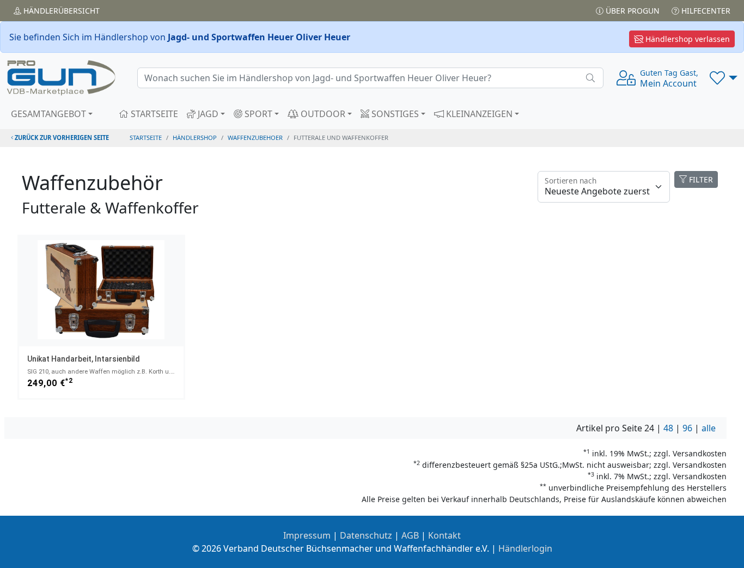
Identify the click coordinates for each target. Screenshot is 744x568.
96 (687, 428)
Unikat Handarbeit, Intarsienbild (83, 359)
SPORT (257, 114)
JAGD (207, 114)
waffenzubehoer (255, 137)
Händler (60, 10)
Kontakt (444, 535)
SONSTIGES (394, 114)
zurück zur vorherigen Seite (61, 137)
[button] (723, 78)
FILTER (700, 179)
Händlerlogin (525, 548)
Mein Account (669, 78)
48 (668, 428)
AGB (410, 535)
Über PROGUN (631, 10)
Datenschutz (366, 535)
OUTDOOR (321, 114)
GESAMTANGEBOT (48, 114)
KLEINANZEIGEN (478, 114)
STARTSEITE (153, 114)
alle (709, 428)
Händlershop (195, 137)
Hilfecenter (704, 10)
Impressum (307, 535)
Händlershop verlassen (686, 39)
